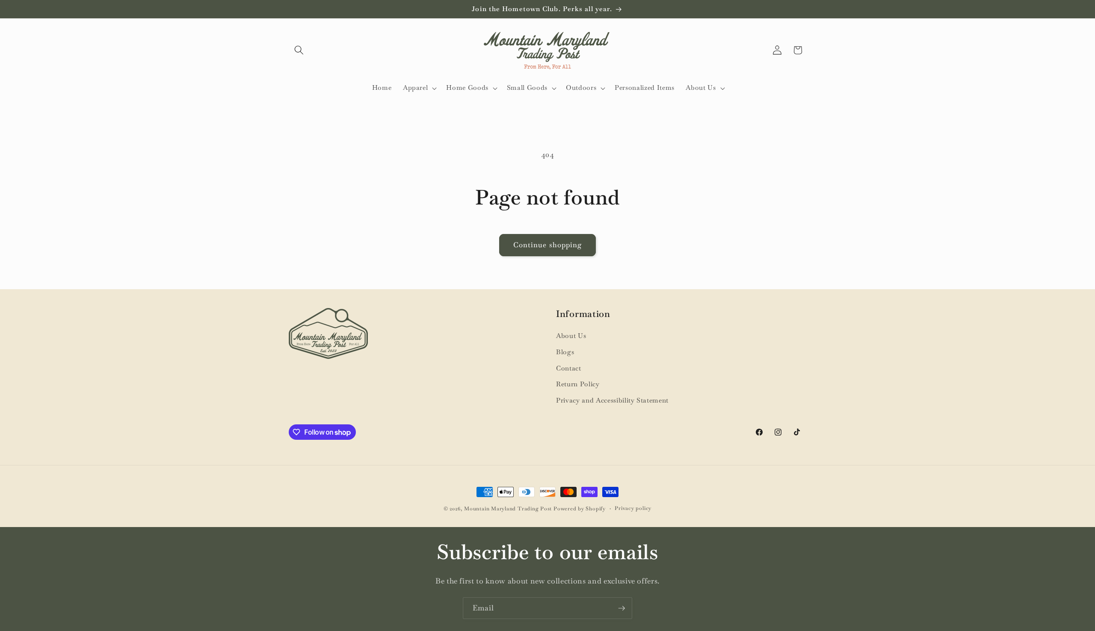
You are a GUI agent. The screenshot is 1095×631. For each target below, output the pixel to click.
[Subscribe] (621, 608)
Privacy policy (633, 508)
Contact (568, 368)
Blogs (565, 352)
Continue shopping (547, 244)
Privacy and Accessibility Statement (612, 400)
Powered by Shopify (579, 508)
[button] (299, 50)
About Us (571, 336)
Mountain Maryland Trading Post (508, 508)
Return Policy (578, 384)
